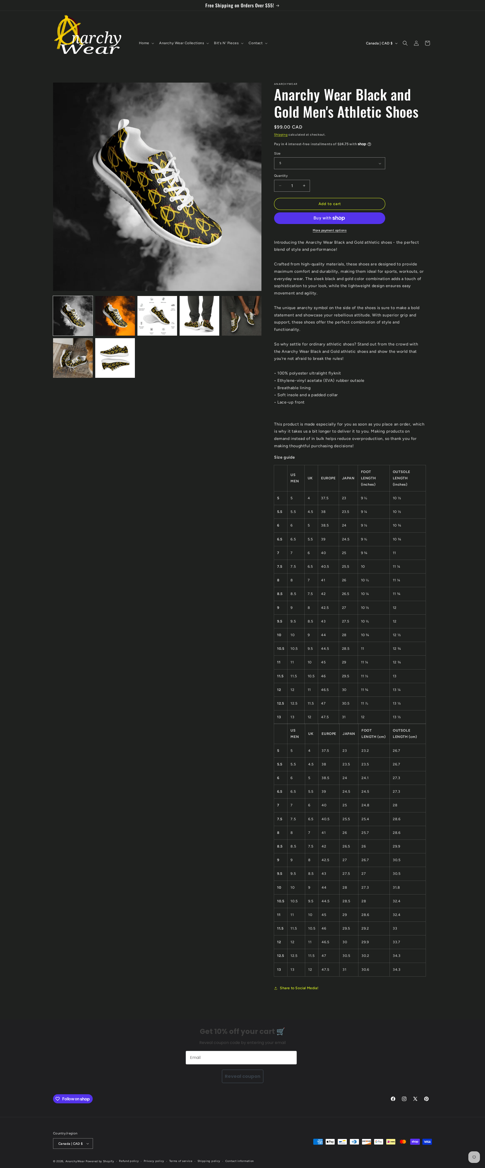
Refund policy (129, 1161)
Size (277, 153)
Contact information (239, 1161)
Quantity (281, 176)
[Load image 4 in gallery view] (199, 316)
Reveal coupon (242, 1076)
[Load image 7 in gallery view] (115, 358)
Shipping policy (209, 1161)
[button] (146, 43)
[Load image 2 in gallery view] (115, 316)
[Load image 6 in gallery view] (73, 358)
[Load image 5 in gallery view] (241, 316)
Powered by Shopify (100, 1161)
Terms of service (180, 1161)
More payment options (330, 230)
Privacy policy (154, 1161)
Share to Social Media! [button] (299, 988)
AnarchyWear (75, 1161)
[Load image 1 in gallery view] (73, 316)
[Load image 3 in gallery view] (157, 316)
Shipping (281, 134)
